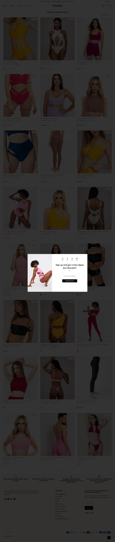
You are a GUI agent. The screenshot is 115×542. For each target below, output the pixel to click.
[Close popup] (85, 252)
